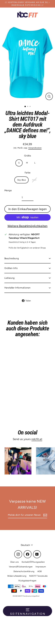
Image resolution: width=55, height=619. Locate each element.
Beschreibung (11, 258)
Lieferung (9, 278)
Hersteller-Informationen (17, 287)
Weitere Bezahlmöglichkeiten (27, 226)
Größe (27, 155)
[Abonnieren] (44, 515)
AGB (39, 571)
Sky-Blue (21, 180)
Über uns (14, 562)
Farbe (28, 172)
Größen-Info (11, 268)
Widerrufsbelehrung (16, 576)
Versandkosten (35, 148)
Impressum (40, 566)
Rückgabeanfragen (27, 580)
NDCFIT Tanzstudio (38, 576)
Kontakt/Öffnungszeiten (33, 562)
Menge (8, 190)
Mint (34, 180)
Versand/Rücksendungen (21, 566)
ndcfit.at (36, 439)
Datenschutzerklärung (23, 571)
